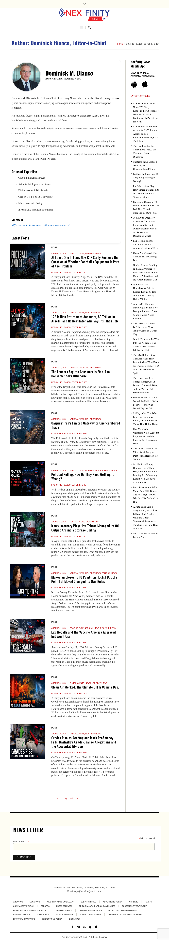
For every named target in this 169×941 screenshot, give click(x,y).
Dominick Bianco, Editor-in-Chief (70, 272)
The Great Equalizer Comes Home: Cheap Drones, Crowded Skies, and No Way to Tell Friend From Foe (145, 385)
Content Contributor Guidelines (125, 915)
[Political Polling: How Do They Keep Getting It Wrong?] (27, 478)
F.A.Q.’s (148, 902)
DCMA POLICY (43, 915)
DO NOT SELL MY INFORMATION (122, 910)
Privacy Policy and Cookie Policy (30, 910)
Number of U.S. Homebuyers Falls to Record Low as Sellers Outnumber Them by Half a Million (144, 292)
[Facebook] (72, 927)
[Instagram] (78, 927)
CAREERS (133, 902)
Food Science (77, 628)
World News (92, 522)
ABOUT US (18, 902)
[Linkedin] (84, 927)
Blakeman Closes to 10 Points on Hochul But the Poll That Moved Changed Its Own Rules (84, 579)
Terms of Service (63, 910)
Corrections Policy (52, 919)
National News (77, 253)
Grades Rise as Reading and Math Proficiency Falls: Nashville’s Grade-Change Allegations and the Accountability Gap (83, 742)
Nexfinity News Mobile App (60, 902)
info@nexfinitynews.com (88, 891)
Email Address (21, 841)
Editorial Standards (24, 919)
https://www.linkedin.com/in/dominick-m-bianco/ (40, 225)
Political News (109, 470)
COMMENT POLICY (21, 915)
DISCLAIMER (74, 919)
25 (66, 798)
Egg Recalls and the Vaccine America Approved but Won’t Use (83, 634)
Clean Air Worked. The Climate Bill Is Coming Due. (85, 686)
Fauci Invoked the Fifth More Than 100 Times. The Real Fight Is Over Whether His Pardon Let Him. (145, 494)
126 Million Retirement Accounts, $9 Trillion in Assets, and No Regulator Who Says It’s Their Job (84, 318)
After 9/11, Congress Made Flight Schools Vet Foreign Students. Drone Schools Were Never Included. (145, 311)
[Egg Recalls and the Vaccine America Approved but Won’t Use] (27, 636)
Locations (35, 902)
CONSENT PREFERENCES (90, 910)
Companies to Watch (23, 906)
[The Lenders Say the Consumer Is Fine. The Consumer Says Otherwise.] (27, 375)
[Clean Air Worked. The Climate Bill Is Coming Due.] (27, 691)
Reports (45, 906)
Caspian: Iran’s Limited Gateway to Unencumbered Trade (85, 425)
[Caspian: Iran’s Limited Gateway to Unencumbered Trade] (27, 427)
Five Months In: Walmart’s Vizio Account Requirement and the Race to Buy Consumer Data (146, 436)
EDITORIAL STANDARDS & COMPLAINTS (97, 906)
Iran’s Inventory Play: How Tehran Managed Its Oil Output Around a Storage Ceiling (85, 527)
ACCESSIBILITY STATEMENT (134, 906)
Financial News (77, 368)
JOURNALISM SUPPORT (90, 915)
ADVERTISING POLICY (112, 902)
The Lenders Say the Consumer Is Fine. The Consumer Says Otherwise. (80, 373)
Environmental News (80, 683)
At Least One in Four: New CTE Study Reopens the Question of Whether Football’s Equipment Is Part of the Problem (85, 261)
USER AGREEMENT (64, 915)
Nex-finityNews (93, 253)
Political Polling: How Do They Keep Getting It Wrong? (82, 476)
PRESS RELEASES (64, 906)
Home (120, 44)
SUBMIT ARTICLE (88, 902)
